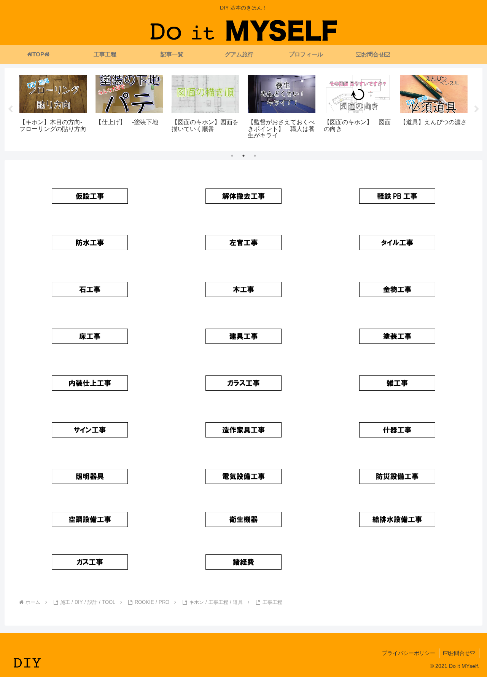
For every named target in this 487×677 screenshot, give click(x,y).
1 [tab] (232, 156)
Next (477, 109)
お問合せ (459, 653)
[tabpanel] (53, 108)
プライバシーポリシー (408, 653)
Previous (10, 109)
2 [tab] (243, 156)
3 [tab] (255, 156)
